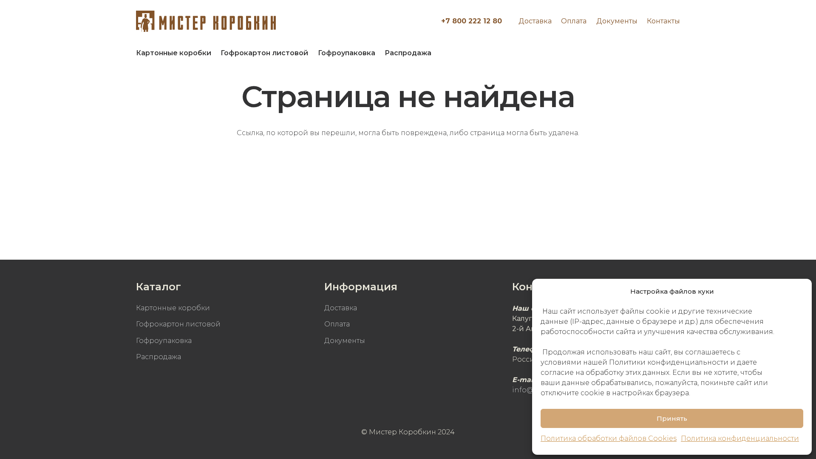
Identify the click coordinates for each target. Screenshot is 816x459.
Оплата (573, 21)
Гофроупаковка (164, 341)
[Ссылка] (206, 21)
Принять (672, 418)
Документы (617, 21)
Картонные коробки (173, 308)
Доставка (535, 21)
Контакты (663, 21)
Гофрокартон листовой (178, 324)
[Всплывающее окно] (669, 53)
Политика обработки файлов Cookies (609, 438)
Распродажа (158, 357)
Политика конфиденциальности (740, 438)
